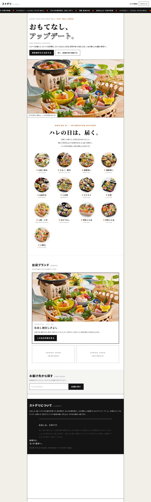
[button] (11, 4)
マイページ (143, 4)
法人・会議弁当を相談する (68, 53)
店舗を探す (76, 386)
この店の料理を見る (46, 338)
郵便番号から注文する (42, 53)
